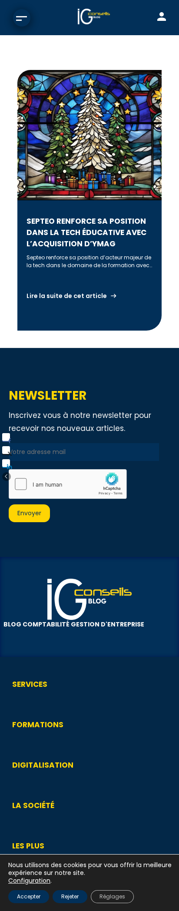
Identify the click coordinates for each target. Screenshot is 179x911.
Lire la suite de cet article (67, 296)
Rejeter (70, 896)
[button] (6, 476)
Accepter (28, 896)
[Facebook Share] (6, 437)
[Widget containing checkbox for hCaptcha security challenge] (68, 484)
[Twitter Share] (6, 450)
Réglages (112, 896)
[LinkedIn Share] (6, 463)
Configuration (29, 880)
